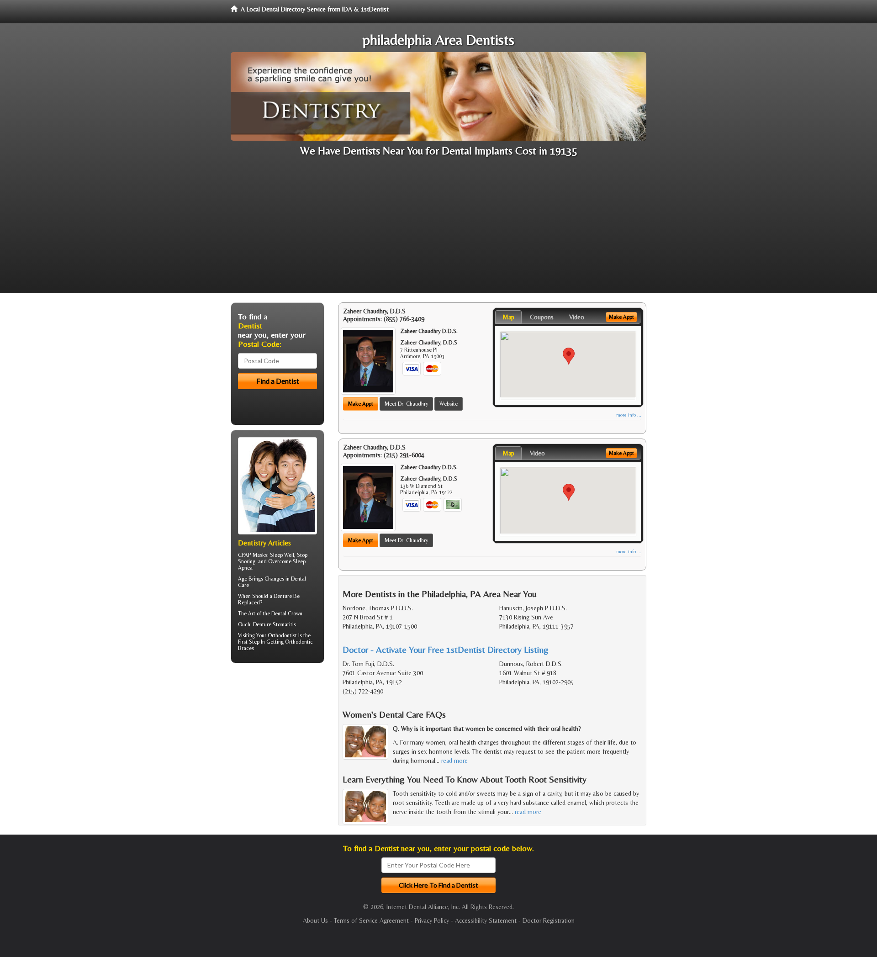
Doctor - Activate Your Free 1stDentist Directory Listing (446, 649)
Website (448, 404)
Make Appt (360, 404)
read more (454, 760)
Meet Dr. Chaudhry (406, 404)
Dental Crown (286, 613)
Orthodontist (282, 635)
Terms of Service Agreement (371, 920)
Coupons (542, 317)
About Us (315, 920)
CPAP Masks (252, 555)
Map (508, 317)
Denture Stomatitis (274, 624)
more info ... (628, 415)
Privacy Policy (432, 920)
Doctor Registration (549, 920)
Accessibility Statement (486, 920)
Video (576, 317)
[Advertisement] (438, 229)
